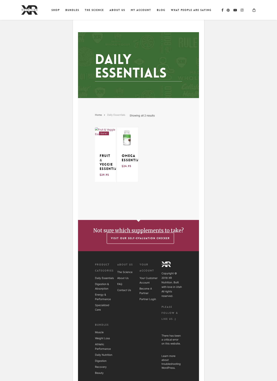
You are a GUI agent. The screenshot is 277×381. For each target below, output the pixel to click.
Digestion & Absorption (102, 286)
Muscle (99, 332)
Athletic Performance (103, 346)
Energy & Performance (103, 297)
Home (98, 114)
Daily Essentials (104, 278)
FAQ (119, 284)
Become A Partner (145, 291)
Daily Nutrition (103, 354)
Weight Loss (102, 338)
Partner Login (147, 299)
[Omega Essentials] (127, 137)
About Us (123, 278)
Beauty (99, 372)
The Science (124, 272)
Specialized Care (102, 307)
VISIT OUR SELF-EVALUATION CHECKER (140, 238)
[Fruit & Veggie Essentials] (105, 137)
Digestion (100, 360)
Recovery (101, 366)
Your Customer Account (148, 280)
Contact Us (124, 290)
